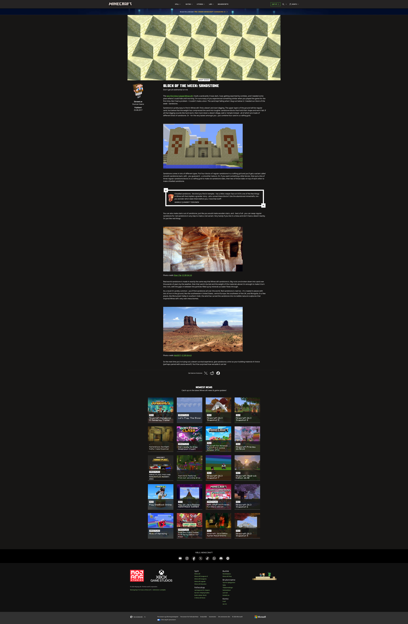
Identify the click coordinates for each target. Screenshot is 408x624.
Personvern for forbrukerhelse (189, 617)
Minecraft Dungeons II (201, 576)
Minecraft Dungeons (200, 579)
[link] (180, 558)
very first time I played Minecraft (180, 96)
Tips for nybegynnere (229, 582)
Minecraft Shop (227, 576)
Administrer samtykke (159, 590)
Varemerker (212, 617)
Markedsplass (227, 574)
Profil (224, 601)
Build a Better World (200, 595)
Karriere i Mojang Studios (201, 593)
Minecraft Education (200, 584)
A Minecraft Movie (199, 598)
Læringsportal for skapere (202, 590)
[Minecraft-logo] (120, 4)
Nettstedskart (227, 590)
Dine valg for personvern (168, 619)
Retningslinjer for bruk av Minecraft (140, 590)
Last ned (225, 593)
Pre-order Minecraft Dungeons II (209, 12)
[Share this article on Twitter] (206, 373)
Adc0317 (177, 355)
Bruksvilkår (203, 617)
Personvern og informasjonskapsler (167, 617)
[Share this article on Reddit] (212, 373)
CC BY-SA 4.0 (187, 355)
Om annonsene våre (224, 617)
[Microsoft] (260, 616)
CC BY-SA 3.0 (187, 275)
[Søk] (285, 4)
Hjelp (224, 585)
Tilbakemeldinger (228, 588)
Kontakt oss (226, 595)
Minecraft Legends (199, 581)
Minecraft (197, 574)
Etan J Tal (177, 275)
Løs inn (225, 604)
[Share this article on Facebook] (218, 373)
